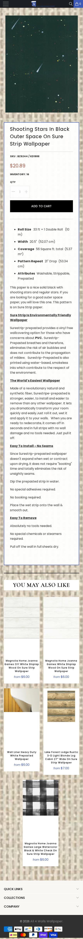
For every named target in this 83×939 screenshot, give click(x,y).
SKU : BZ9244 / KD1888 (24, 156)
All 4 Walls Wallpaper (46, 921)
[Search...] (71, 4)
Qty (13, 182)
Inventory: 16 (19, 174)
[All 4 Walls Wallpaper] (41, 4)
